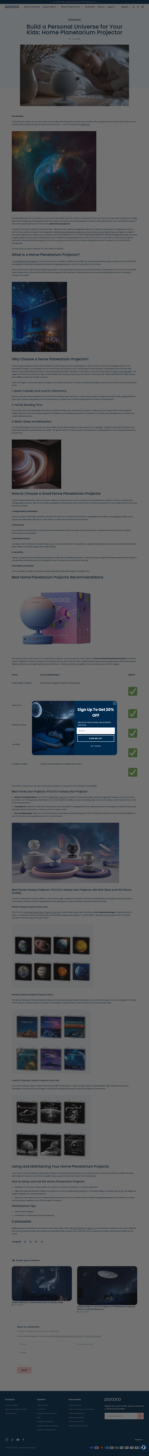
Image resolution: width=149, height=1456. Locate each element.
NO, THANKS (96, 746)
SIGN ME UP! (95, 738)
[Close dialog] (114, 703)
